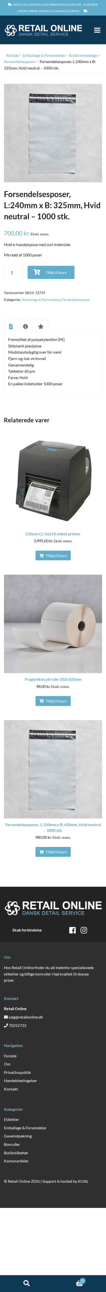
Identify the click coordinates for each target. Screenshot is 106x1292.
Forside (12, 55)
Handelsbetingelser (20, 1080)
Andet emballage (83, 55)
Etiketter (11, 1119)
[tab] (11, 325)
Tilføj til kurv (56, 272)
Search (26, 1283)
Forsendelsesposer (20, 61)
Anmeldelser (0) (41, 325)
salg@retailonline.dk (26, 1017)
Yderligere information (25, 325)
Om (7, 1064)
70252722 (17, 1025)
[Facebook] (72, 930)
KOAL (83, 1181)
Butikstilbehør (16, 1152)
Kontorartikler (16, 1160)
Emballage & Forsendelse (44, 55)
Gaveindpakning (18, 1135)
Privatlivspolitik (17, 1072)
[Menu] (95, 30)
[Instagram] (84, 930)
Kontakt (11, 1089)
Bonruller (12, 1144)
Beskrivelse (11, 325)
